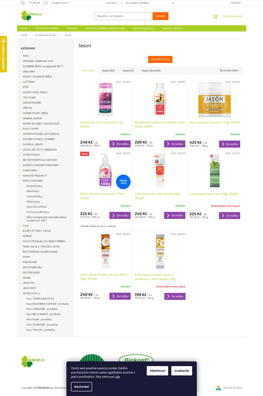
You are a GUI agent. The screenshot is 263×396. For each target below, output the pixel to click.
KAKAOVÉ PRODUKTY (35, 176)
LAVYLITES (29, 283)
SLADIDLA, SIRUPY (33, 144)
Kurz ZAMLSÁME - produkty (42, 309)
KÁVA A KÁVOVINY (33, 181)
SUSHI (26, 257)
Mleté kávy (33, 191)
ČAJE (26, 226)
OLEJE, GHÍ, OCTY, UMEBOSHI (39, 150)
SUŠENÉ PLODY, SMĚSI (35, 113)
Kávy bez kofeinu (37, 207)
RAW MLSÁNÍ (30, 262)
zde (117, 377)
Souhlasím (181, 371)
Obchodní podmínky (137, 3)
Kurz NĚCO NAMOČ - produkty (44, 314)
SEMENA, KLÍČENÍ (32, 118)
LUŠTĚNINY (29, 82)
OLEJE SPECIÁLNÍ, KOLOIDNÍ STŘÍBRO (44, 241)
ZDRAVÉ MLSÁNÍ (32, 103)
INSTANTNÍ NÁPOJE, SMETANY (40, 160)
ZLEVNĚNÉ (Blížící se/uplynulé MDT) (43, 66)
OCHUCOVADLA (31, 155)
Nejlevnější (108, 71)
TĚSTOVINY (29, 98)
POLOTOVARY (31, 129)
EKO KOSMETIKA (32, 267)
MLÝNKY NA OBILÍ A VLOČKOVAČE (41, 124)
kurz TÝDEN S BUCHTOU (40, 299)
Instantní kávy (35, 186)
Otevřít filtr (160, 59)
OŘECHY (27, 108)
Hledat (160, 16)
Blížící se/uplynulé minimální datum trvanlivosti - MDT (47, 219)
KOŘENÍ (27, 236)
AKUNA (27, 278)
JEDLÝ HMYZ (29, 288)
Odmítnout (157, 371)
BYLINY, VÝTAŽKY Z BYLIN (37, 231)
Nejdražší (128, 71)
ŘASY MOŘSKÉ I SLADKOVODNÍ (40, 252)
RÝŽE (26, 87)
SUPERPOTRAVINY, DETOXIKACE (41, 134)
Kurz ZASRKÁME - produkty (42, 325)
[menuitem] (24, 28)
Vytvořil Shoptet (232, 388)
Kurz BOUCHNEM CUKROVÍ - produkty (48, 304)
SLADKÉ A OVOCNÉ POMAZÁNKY (41, 165)
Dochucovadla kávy (38, 212)
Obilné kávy (33, 202)
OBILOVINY (29, 72)
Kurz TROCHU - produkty (41, 330)
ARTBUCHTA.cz (31, 293)
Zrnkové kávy (34, 196)
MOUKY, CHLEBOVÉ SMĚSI (37, 77)
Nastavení (81, 387)
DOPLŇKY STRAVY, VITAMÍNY (39, 139)
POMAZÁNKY (30, 170)
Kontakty (112, 3)
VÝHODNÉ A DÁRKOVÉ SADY (38, 61)
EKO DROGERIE (31, 273)
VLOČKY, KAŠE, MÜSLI (35, 92)
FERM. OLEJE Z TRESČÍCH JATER (41, 247)
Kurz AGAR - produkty (39, 319)
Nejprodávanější (151, 71)
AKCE (26, 56)
